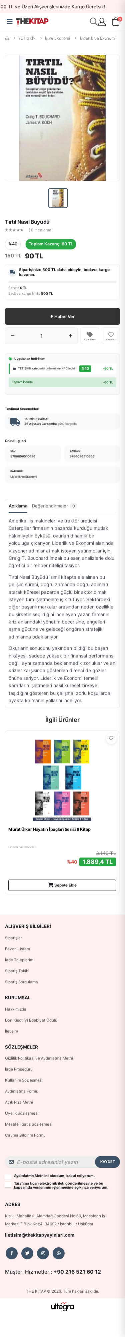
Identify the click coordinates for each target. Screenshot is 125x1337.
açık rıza (81, 1187)
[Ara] (94, 21)
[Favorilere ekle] (111, 738)
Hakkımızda (15, 1009)
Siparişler (13, 938)
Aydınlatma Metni (29, 1176)
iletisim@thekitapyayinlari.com (39, 1235)
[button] (116, 22)
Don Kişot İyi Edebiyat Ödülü (31, 1020)
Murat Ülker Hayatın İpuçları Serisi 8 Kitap (49, 829)
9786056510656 (22, 456)
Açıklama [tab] (18, 505)
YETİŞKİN (27, 38)
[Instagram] (43, 1253)
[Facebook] (12, 1253)
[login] (102, 22)
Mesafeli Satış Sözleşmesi (28, 1124)
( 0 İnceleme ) (41, 230)
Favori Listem (17, 949)
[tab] (54, 508)
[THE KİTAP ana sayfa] (32, 22)
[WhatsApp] (59, 1253)
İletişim (11, 1031)
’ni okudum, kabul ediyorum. (54, 1176)
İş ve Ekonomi (57, 38)
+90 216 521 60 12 (77, 1272)
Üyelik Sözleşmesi (21, 1113)
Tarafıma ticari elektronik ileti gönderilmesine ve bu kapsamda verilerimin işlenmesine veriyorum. (61, 1186)
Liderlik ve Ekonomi (98, 38)
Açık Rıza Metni (19, 1102)
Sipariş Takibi (17, 971)
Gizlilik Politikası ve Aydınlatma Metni (39, 1058)
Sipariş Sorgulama (21, 982)
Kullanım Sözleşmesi (24, 1080)
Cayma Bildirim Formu (25, 1135)
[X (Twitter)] (27, 1253)
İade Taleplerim (19, 960)
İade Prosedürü (19, 1069)
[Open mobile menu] (9, 21)
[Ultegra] (62, 1306)
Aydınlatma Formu (21, 1091)
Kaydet (107, 1162)
